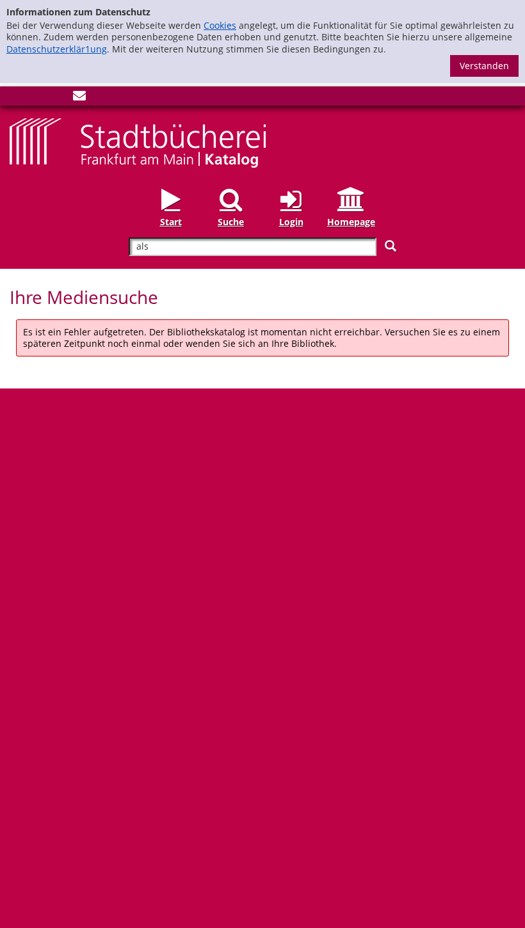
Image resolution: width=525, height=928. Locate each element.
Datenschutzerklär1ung (56, 49)
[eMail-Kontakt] (79, 98)
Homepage (351, 222)
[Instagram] (37, 98)
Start (171, 222)
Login (291, 222)
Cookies (220, 25)
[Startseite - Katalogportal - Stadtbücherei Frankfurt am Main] (138, 142)
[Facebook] (16, 98)
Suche (231, 222)
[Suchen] (390, 246)
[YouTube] (58, 98)
